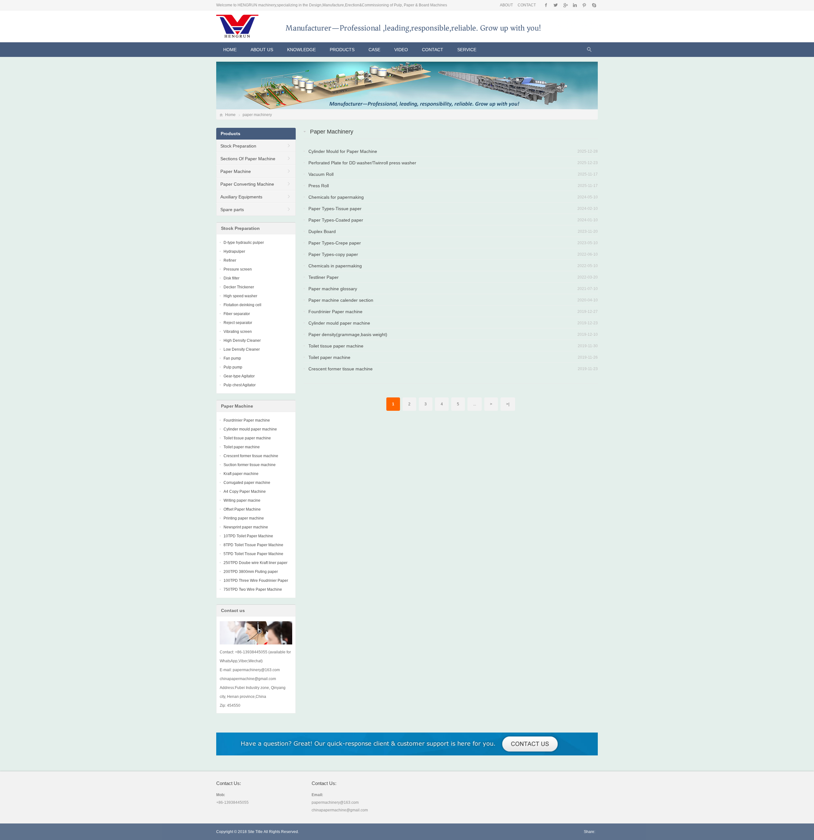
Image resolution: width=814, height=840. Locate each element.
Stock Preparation (238, 145)
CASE (374, 49)
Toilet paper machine (329, 357)
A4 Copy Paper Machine (245, 491)
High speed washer (240, 296)
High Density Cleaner (242, 340)
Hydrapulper (234, 251)
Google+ (565, 5)
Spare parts (232, 209)
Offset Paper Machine (242, 509)
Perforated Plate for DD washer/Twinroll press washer (362, 162)
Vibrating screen (238, 331)
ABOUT (506, 5)
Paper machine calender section (340, 300)
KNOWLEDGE (301, 49)
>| (507, 404)
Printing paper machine (244, 518)
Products (342, 49)
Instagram (575, 5)
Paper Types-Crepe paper (334, 242)
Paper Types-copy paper (333, 254)
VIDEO (401, 49)
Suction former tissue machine (250, 465)
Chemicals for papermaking (336, 197)
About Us (262, 49)
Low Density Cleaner (242, 349)
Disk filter (231, 278)
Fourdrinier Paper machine (335, 311)
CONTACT (527, 5)
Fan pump (232, 358)
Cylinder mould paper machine (339, 323)
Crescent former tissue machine (340, 368)
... (474, 404)
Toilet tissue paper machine (335, 345)
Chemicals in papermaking (335, 265)
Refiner (230, 260)
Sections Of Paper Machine (247, 158)
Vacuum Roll (321, 174)
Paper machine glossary (332, 288)
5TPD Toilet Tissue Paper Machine (253, 554)
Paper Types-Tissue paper (335, 208)
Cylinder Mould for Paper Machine (342, 151)
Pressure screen (238, 269)
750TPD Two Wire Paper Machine (253, 589)
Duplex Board (322, 231)
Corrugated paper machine (247, 482)
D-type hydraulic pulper (244, 242)
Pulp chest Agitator (240, 385)
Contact (432, 49)
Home (230, 49)
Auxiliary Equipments (241, 196)
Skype (594, 5)
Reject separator (238, 322)
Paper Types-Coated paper (335, 220)
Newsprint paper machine (246, 527)
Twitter (556, 5)
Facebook (546, 5)
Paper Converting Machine (247, 184)
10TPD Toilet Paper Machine (248, 536)
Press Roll (318, 185)
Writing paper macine (242, 500)
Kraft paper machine (241, 474)
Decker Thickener (239, 287)
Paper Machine (235, 171)
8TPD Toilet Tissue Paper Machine (253, 545)
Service (466, 49)
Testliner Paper (323, 277)
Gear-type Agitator (239, 376)
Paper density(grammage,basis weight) (347, 334)
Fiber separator (237, 314)
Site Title (255, 832)
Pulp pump (233, 367)
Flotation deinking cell (242, 305)
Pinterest (584, 5)
